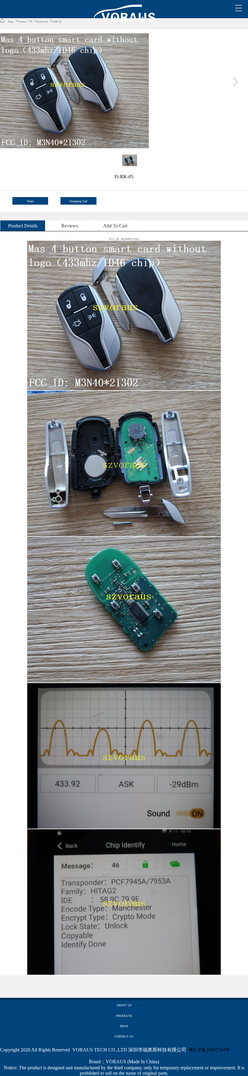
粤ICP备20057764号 (209, 1049)
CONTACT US (124, 1036)
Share (30, 201)
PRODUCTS (124, 1015)
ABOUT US (124, 1005)
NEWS (124, 1026)
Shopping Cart (78, 201)
